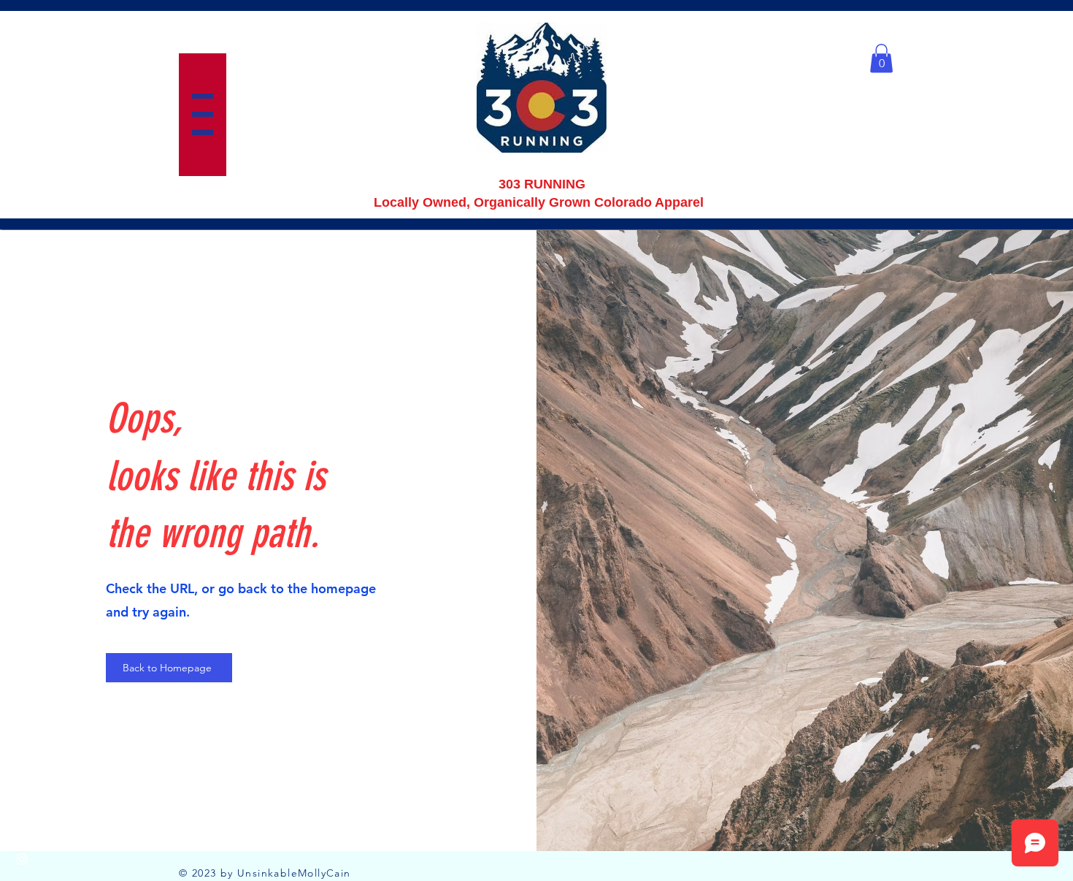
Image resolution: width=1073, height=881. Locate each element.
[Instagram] (22, 859)
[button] (202, 114)
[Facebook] (22, 830)
